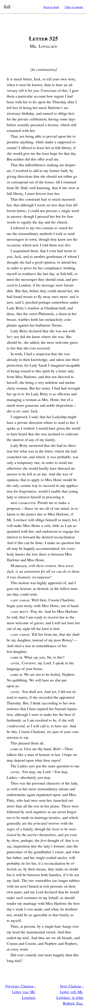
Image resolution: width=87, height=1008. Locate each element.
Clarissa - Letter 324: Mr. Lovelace (20, 991)
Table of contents (74, 7)
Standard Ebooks (7, 7)
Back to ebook (51, 7)
